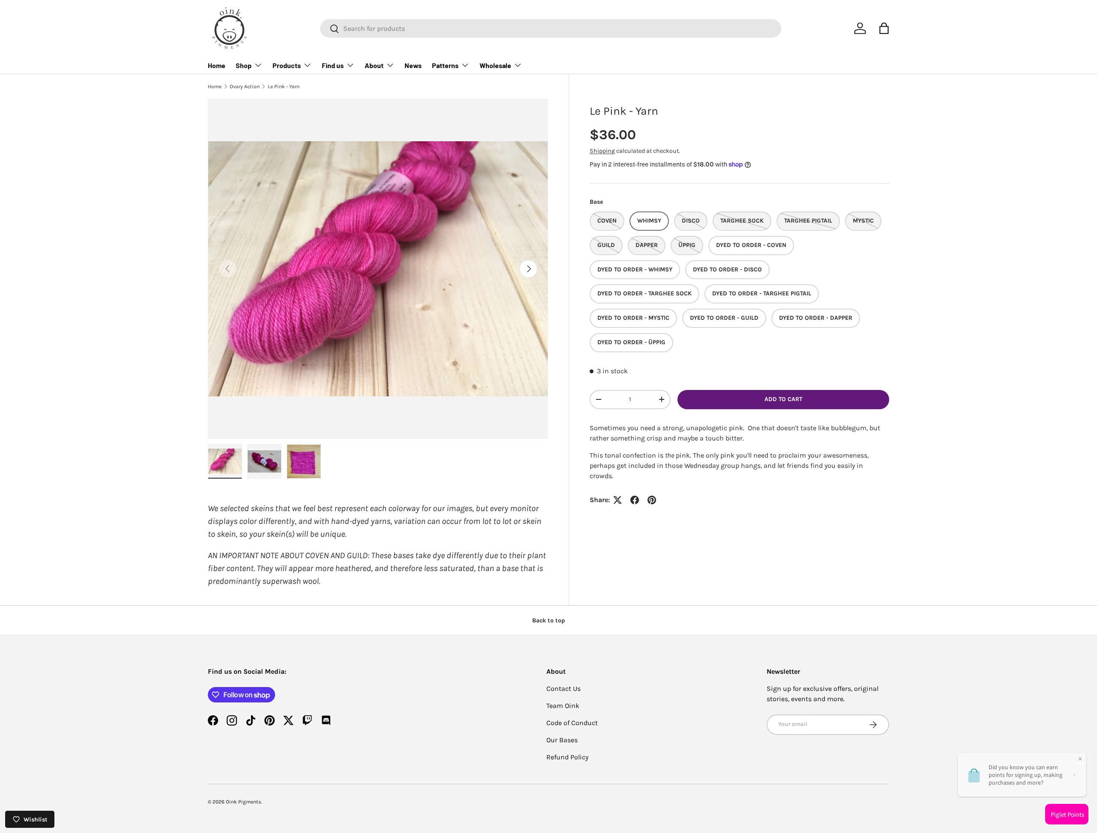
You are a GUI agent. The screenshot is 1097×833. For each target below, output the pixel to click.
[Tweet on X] (617, 500)
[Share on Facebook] (634, 500)
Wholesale (495, 65)
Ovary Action (245, 86)
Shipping (602, 151)
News (413, 65)
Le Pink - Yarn (284, 86)
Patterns (445, 65)
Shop (244, 65)
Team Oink (562, 706)
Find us (333, 65)
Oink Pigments (243, 802)
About (374, 65)
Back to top (548, 620)
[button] (884, 28)
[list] (378, 268)
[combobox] (550, 28)
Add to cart (783, 399)
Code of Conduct (572, 723)
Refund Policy (567, 757)
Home (216, 65)
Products (287, 65)
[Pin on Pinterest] (651, 500)
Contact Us (563, 688)
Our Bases (562, 740)
